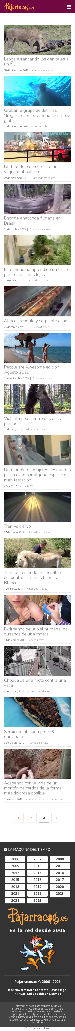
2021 (15, 893)
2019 (37, 886)
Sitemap (55, 994)
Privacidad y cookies (31, 994)
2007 (37, 859)
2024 (15, 900)
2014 (60, 873)
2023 (60, 893)
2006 (15, 859)
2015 (15, 879)
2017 (60, 879)
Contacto (41, 990)
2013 (37, 873)
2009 (15, 866)
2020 (60, 886)
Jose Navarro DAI (20, 990)
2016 (37, 879)
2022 (37, 893)
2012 (15, 873)
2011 (60, 866)
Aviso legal (59, 990)
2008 (60, 859)
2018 (15, 886)
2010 (37, 866)
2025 (37, 900)
